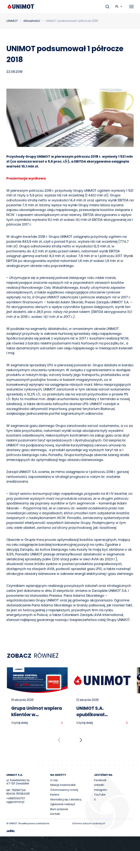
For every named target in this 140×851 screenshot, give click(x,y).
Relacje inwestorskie (63, 785)
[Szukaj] (107, 6)
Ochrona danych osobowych (88, 823)
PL (116, 6)
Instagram (100, 789)
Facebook (100, 780)
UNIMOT (12, 21)
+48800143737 (15, 798)
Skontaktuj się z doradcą (65, 799)
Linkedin (99, 785)
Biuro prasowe (59, 809)
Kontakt (55, 814)
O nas (54, 780)
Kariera (54, 794)
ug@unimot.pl (15, 801)
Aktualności (31, 21)
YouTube (100, 794)
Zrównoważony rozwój (64, 789)
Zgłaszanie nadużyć (62, 804)
